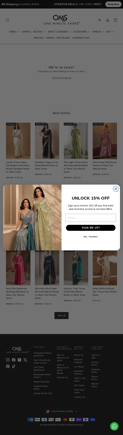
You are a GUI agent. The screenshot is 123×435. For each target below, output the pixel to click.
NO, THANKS (91, 237)
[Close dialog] (115, 188)
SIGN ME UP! (91, 227)
